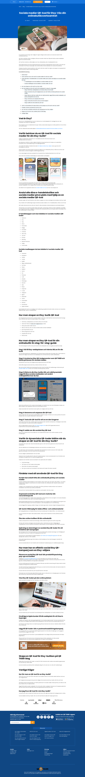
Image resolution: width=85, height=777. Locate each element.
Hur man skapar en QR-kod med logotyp (64, 735)
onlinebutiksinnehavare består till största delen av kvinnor (49, 128)
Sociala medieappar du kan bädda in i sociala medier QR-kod (38, 83)
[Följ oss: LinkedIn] (38, 717)
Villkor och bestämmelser (69, 750)
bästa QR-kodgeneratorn (37, 323)
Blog (24, 6)
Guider (12, 749)
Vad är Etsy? (24, 74)
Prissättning (47, 755)
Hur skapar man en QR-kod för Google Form (50, 735)
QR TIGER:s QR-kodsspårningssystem (49, 535)
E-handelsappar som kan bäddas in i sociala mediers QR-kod (38, 81)
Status (45, 752)
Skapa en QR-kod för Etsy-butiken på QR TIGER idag (34, 111)
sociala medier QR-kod (41, 187)
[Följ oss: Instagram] (45, 717)
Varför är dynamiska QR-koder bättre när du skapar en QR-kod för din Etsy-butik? (41, 105)
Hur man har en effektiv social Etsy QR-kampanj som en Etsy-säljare (37, 109)
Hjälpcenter (13, 753)
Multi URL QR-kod (34, 731)
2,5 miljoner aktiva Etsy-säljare (45, 146)
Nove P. (28, 20)
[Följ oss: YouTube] (41, 717)
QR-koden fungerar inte (40, 425)
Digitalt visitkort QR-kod (50, 731)
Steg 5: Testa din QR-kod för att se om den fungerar (36, 100)
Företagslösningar (48, 753)
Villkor (65, 749)
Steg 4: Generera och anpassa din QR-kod (34, 98)
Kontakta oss (13, 752)
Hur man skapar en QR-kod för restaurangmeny (35, 738)
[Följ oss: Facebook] (48, 717)
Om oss (46, 750)
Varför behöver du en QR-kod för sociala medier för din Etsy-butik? (37, 76)
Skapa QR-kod (38, 1)
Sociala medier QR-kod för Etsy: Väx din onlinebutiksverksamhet (41, 6)
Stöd (28, 749)
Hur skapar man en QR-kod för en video (35, 735)
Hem (20, 6)
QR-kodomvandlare (49, 738)
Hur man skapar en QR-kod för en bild (20, 735)
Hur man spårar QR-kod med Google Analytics (20, 738)
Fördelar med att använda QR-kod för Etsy (31, 107)
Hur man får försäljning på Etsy (30, 558)
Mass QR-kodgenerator (64, 731)
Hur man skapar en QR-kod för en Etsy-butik (32, 86)
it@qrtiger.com (30, 750)
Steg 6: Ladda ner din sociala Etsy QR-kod (33, 102)
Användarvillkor (66, 752)
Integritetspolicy (67, 753)
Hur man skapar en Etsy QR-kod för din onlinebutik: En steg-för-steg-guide (39, 88)
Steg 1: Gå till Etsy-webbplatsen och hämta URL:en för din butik (38, 89)
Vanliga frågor (25, 113)
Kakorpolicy (66, 755)
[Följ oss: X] (52, 717)
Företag (46, 749)
